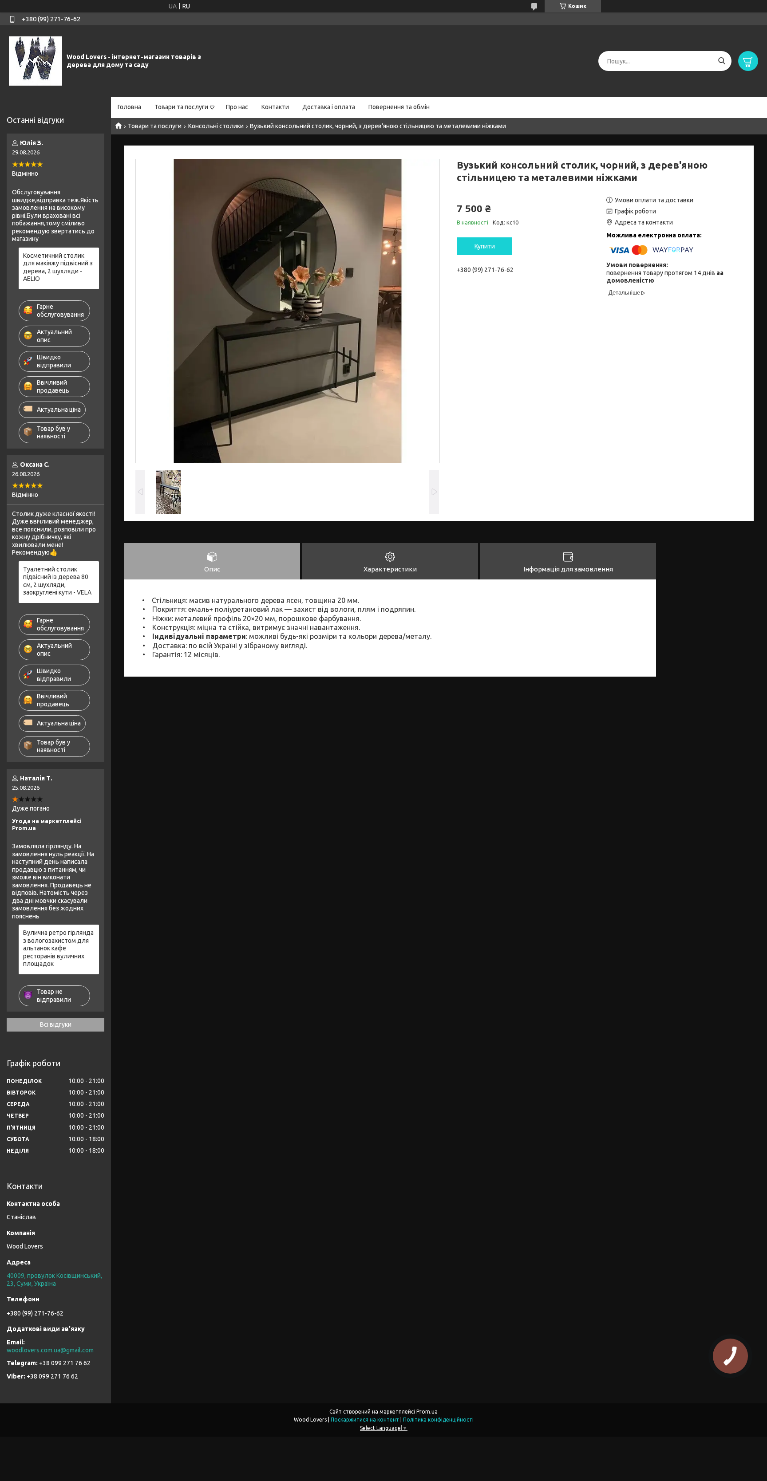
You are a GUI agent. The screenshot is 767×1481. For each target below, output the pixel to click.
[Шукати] (721, 61)
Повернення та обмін (399, 106)
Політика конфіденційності (438, 1419)
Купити (484, 246)
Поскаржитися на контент (365, 1419)
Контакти (275, 106)
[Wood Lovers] (35, 60)
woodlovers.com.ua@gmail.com (50, 1350)
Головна (129, 106)
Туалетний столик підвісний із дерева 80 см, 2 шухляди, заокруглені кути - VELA (57, 581)
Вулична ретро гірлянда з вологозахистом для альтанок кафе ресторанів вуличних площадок (58, 948)
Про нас (237, 106)
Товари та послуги (181, 106)
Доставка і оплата (328, 106)
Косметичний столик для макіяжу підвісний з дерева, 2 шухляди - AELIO (58, 267)
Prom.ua (427, 1411)
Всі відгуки (55, 1024)
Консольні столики (216, 126)
